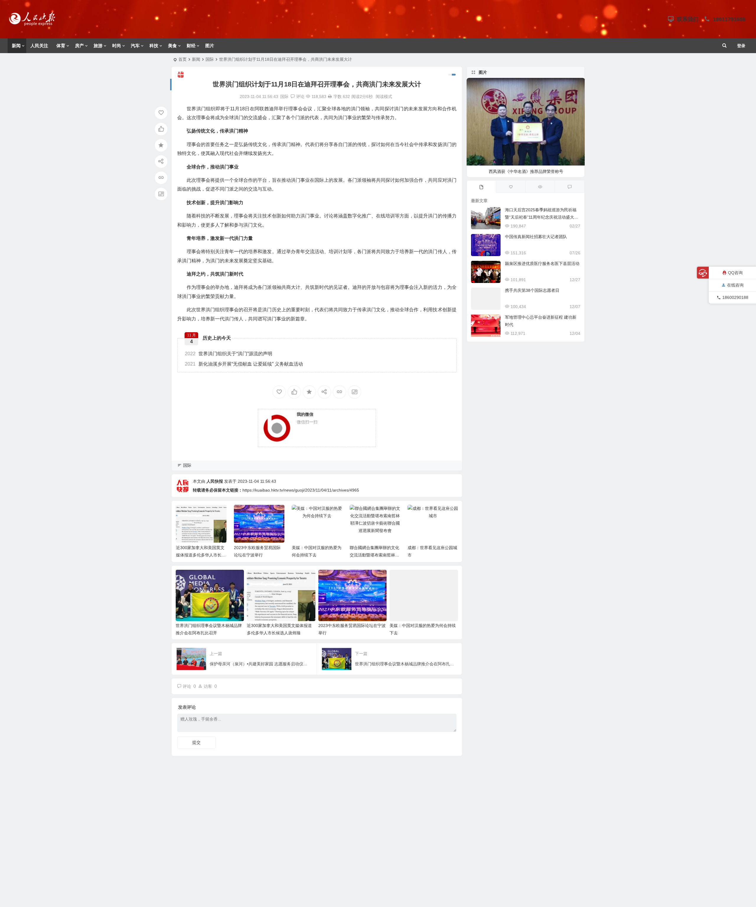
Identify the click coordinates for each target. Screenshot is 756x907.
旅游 (98, 45)
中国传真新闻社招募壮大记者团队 (536, 236)
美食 (172, 45)
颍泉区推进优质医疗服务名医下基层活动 (542, 263)
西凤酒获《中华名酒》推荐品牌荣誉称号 (526, 171)
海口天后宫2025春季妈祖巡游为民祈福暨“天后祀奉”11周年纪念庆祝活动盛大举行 (541, 217)
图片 (209, 45)
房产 (79, 45)
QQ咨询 (735, 272)
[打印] (330, 96)
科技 (153, 45)
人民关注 (39, 45)
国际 (210, 59)
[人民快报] (35, 24)
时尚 (116, 45)
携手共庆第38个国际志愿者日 (532, 290)
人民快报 (214, 481)
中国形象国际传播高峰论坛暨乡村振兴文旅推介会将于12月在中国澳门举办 (432, 555)
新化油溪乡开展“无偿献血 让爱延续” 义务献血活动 (244, 363)
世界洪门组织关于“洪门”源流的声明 (228, 353)
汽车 (135, 45)
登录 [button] (741, 45)
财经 (191, 45)
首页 (182, 59)
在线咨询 (735, 285)
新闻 (16, 45)
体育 (60, 45)
